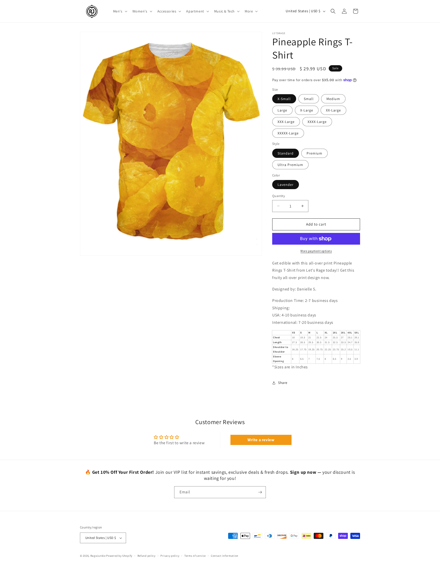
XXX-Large (286, 121)
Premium (314, 153)
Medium (333, 98)
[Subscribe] (260, 492)
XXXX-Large (317, 121)
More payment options (316, 251)
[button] (119, 11)
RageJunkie (98, 555)
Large (282, 110)
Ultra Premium (290, 164)
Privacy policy (169, 555)
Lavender (286, 184)
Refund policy (147, 555)
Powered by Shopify (119, 555)
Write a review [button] (261, 439)
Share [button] (282, 382)
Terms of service (195, 555)
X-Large (306, 110)
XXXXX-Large (288, 133)
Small (309, 98)
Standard (286, 153)
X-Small (284, 98)
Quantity (278, 196)
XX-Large (333, 110)
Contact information (224, 555)
